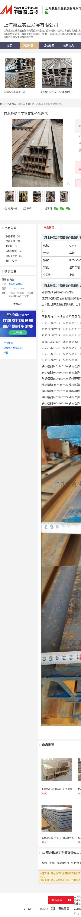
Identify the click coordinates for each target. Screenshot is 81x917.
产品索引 (8, 343)
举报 (29, 208)
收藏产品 (12, 208)
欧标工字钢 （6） (15, 256)
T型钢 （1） (12, 246)
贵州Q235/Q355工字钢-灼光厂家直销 (59, 92)
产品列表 (11, 103)
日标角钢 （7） (13, 241)
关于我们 (27, 909)
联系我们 (44, 909)
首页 (2, 103)
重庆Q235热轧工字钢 (14, 92)
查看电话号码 (15, 284)
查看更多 (17, 304)
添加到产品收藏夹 (13, 347)
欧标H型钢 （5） (14, 251)
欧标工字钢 (24, 103)
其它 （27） (12, 260)
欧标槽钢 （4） (13, 236)
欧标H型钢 (63, 863)
